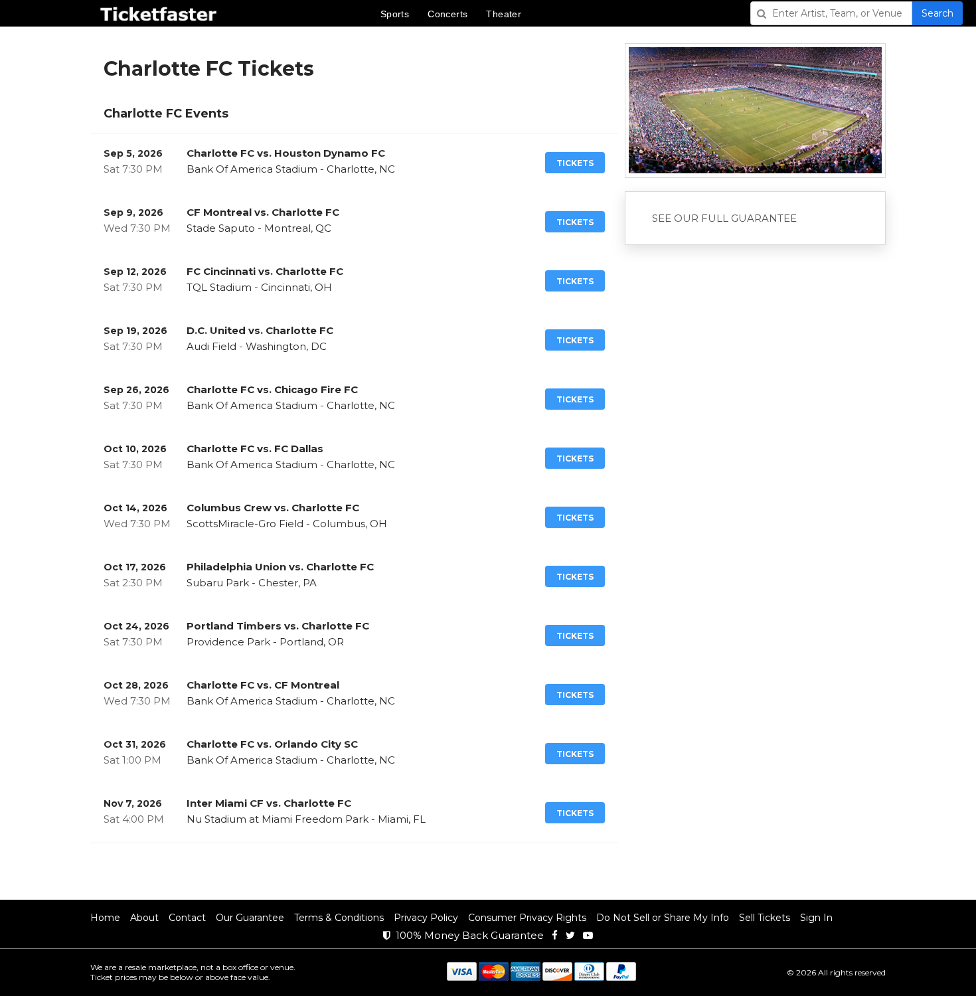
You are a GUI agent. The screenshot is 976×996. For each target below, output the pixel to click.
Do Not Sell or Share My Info (662, 918)
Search (937, 13)
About (144, 918)
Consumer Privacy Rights (527, 918)
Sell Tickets (764, 918)
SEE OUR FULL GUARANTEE (724, 218)
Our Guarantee (250, 918)
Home (105, 918)
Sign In (816, 918)
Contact (187, 918)
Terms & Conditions (339, 918)
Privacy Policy (426, 918)
